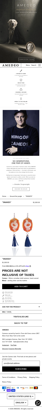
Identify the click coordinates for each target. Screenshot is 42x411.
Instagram (5, 345)
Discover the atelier (21, 189)
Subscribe (21, 369)
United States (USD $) (20, 396)
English (20, 403)
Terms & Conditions (8, 377)
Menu (28, 65)
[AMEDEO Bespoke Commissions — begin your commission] (21, 31)
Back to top (21, 323)
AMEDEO (17, 409)
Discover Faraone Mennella (11, 349)
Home (4, 196)
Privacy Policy (22, 377)
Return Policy (6, 382)
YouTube (13, 345)
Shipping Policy (34, 377)
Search (33, 65)
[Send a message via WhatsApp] (38, 403)
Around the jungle (16, 196)
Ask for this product (11, 307)
